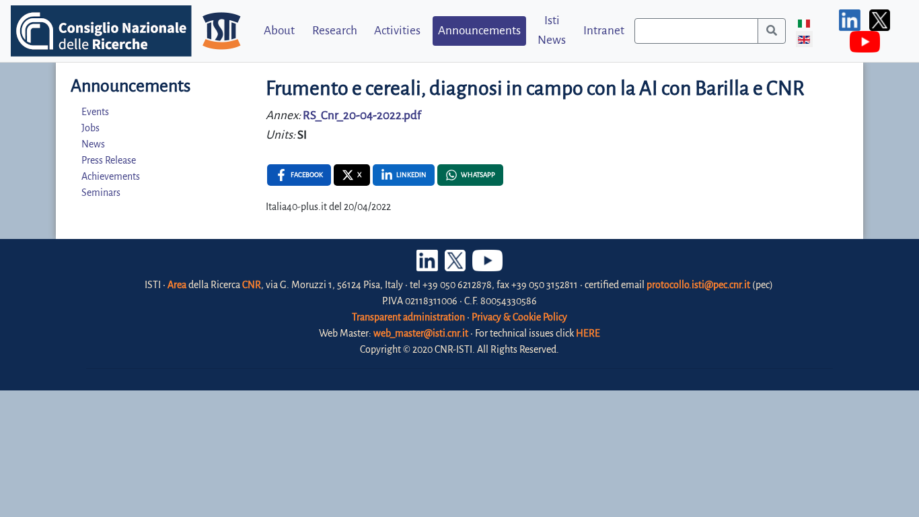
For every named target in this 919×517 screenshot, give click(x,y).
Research (334, 30)
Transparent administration (408, 317)
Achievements (110, 176)
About (279, 30)
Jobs (90, 128)
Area (177, 284)
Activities (397, 30)
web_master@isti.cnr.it (420, 333)
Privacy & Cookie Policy (519, 317)
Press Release (108, 160)
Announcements (479, 30)
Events (95, 111)
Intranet (603, 30)
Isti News (552, 30)
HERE (588, 333)
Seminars (100, 192)
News (93, 144)
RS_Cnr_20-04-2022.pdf (362, 115)
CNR (251, 284)
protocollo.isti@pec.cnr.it (698, 284)
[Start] (772, 31)
